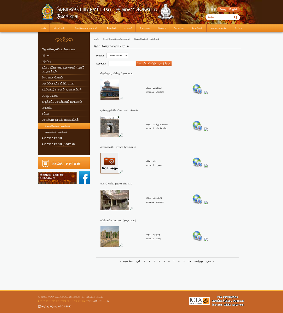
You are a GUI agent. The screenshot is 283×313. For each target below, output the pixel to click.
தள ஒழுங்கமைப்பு (218, 28)
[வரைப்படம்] (197, 93)
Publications (179, 28)
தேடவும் (141, 63)
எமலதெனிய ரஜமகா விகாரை (116, 183)
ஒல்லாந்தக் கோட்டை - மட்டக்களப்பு (119, 110)
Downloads (111, 28)
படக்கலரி (128, 28)
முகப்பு (43, 28)
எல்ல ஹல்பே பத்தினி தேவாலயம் (118, 147)
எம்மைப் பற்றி (59, 28)
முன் (138, 261)
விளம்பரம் (162, 28)
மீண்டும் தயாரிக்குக (159, 63)
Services (238, 28)
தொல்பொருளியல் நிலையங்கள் (116, 39)
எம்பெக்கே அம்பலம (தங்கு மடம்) (118, 220)
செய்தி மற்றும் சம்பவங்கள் (86, 28)
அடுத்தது (199, 261)
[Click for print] (206, 93)
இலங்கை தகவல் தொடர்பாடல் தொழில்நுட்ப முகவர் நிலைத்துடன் (63, 301)
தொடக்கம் (128, 261)
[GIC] (227, 301)
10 (189, 261)
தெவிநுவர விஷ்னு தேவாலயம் (116, 73)
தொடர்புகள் (145, 28)
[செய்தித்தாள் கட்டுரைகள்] (64, 168)
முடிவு (209, 261)
